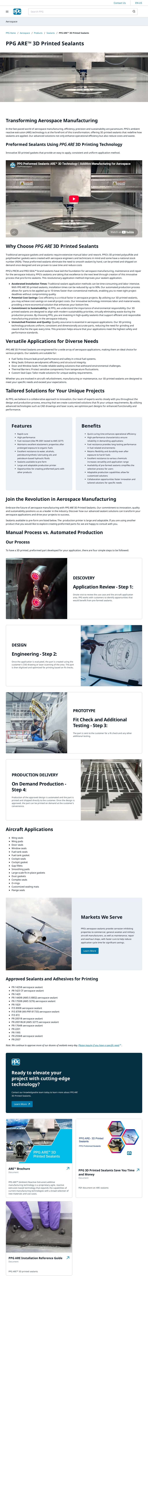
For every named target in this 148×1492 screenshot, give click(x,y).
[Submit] (134, 11)
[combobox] (83, 11)
